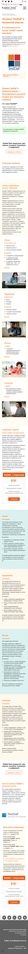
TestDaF (23, 44)
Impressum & (11, 948)
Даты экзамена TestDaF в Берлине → (10, 75)
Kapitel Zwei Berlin (13, 46)
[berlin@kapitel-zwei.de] (22, 1)
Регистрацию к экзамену (11, 861)
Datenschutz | (19, 948)
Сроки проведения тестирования (14, 859)
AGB (25, 948)
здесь (8, 834)
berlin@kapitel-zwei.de (18, 941)
